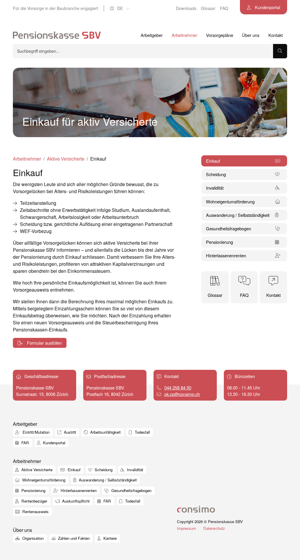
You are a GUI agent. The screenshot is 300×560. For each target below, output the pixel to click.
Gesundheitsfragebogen (130, 490)
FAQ (224, 8)
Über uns (250, 35)
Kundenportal (267, 7)
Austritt (69, 432)
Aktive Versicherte (65, 158)
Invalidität (134, 469)
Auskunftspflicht (75, 501)
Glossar (208, 8)
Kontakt (275, 35)
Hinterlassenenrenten (78, 490)
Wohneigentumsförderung (43, 480)
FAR (24, 442)
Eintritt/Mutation (35, 432)
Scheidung (102, 469)
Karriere (109, 538)
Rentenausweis (35, 511)
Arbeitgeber (152, 35)
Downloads (186, 8)
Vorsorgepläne (219, 35)
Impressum (186, 528)
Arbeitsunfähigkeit (105, 432)
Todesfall (142, 432)
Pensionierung (32, 490)
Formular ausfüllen (44, 343)
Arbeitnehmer (184, 35)
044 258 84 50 (177, 387)
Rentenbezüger (33, 501)
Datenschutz (214, 528)
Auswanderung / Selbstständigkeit (107, 480)
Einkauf (74, 469)
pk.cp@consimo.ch (182, 394)
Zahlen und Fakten (73, 538)
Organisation (32, 538)
